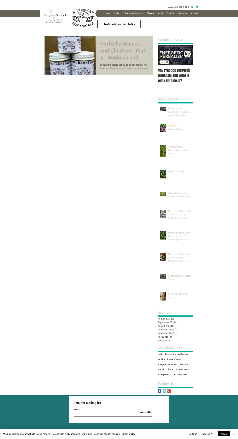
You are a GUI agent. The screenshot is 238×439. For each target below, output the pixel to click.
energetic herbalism (167, 364)
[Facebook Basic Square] (159, 391)
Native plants (184, 354)
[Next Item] (188, 55)
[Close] (234, 433)
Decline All (207, 433)
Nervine (161, 359)
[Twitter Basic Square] (164, 391)
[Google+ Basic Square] (169, 391)
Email (76, 409)
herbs (171, 369)
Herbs (160, 354)
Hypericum (170, 354)
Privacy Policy (128, 433)
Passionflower (174, 359)
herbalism (183, 364)
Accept (224, 433)
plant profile (164, 374)
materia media (182, 369)
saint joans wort (179, 374)
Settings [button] (193, 433)
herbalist (162, 369)
